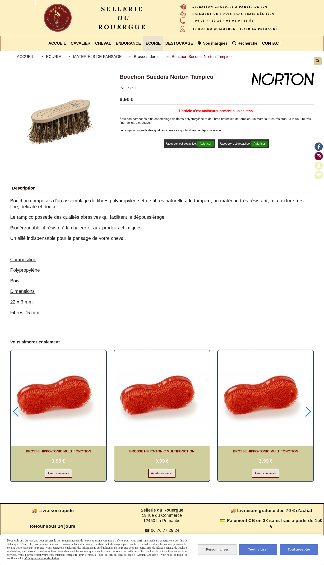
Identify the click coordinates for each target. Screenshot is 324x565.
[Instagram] (319, 156)
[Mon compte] (319, 165)
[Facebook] (319, 146)
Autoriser (205, 143)
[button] (16, 412)
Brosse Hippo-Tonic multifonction (58, 451)
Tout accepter (299, 549)
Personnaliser (217, 549)
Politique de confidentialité (41, 558)
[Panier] (319, 175)
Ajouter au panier (58, 473)
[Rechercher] (318, 61)
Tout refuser (258, 549)
